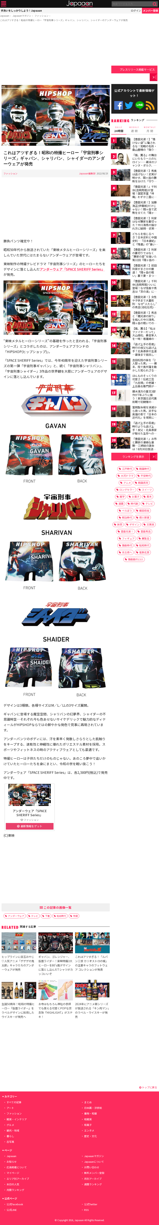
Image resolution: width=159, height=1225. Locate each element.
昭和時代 (61, 915)
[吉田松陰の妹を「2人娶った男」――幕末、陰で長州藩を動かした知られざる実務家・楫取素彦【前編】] (120, 364)
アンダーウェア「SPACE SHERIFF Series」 (72, 269)
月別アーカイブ (93, 1178)
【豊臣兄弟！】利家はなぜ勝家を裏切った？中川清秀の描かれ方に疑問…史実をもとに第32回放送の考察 (144, 226)
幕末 (149, 496)
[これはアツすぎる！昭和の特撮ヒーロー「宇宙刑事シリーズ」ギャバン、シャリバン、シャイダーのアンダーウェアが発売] (56, 116)
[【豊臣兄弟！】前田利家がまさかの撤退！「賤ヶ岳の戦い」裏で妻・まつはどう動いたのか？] (120, 270)
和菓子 (88, 1125)
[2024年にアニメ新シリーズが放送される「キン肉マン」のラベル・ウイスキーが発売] (92, 990)
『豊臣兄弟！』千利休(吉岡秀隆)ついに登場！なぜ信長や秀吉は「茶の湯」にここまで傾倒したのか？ (144, 289)
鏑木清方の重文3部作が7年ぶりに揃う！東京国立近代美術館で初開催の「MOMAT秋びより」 (145, 398)
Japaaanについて (94, 1161)
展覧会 (145, 538)
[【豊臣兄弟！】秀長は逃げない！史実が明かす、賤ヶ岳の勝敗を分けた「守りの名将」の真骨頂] (120, 175)
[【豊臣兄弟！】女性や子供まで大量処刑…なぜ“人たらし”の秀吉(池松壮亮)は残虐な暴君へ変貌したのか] (120, 301)
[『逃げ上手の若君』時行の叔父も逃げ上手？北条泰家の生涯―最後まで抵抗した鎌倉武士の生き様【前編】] (120, 348)
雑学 (122, 496)
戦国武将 (143, 482)
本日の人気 (13, 1184)
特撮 (75, 915)
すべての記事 (14, 1102)
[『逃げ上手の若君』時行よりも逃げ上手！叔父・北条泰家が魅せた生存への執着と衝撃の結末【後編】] (120, 427)
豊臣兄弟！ (127, 531)
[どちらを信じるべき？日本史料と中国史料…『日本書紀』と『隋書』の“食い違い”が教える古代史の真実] (120, 238)
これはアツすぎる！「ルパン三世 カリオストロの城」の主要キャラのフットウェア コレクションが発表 (91, 963)
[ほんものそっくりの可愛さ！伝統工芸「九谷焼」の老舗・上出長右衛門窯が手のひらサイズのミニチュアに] (120, 380)
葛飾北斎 (144, 552)
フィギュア (128, 538)
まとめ (88, 1102)
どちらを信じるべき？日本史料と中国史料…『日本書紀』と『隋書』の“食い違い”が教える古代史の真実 (144, 242)
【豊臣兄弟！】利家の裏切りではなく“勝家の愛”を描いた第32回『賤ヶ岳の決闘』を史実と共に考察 (144, 258)
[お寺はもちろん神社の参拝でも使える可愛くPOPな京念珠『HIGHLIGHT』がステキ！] (55, 990)
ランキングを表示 (133, 456)
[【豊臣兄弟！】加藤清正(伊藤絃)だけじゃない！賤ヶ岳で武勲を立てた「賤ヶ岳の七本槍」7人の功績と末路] (120, 207)
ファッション (41, 15)
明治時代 (127, 517)
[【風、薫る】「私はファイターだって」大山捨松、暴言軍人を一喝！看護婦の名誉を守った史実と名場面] (120, 333)
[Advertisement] (56, 54)
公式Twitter (129, 105)
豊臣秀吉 (146, 531)
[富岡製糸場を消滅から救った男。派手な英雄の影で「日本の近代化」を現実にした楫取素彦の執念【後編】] (120, 411)
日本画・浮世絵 (93, 1108)
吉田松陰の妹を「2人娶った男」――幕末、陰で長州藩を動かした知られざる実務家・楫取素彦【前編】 (144, 368)
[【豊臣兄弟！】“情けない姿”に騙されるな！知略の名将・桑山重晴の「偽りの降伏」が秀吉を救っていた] (120, 143)
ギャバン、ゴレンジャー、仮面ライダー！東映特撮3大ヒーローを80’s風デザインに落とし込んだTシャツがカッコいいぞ (55, 965)
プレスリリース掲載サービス (137, 69)
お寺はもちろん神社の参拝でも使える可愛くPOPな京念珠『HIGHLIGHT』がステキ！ (55, 1010)
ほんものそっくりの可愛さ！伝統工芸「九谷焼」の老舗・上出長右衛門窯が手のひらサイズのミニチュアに (144, 384)
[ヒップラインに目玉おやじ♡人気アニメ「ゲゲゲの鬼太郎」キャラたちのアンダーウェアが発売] (19, 943)
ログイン (136, 10)
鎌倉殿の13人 (135, 559)
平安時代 (146, 475)
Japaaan (79, 4)
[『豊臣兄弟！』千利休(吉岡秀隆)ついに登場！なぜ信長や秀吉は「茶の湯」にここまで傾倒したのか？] (120, 285)
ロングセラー (127, 489)
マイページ (13, 1173)
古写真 (10, 1142)
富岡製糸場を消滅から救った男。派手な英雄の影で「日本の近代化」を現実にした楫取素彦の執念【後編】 (144, 415)
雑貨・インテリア (17, 1119)
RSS (150, 105)
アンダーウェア (16, 915)
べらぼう (127, 510)
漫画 (121, 503)
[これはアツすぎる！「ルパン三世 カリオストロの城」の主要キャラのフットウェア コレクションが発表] (92, 943)
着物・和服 (90, 1113)
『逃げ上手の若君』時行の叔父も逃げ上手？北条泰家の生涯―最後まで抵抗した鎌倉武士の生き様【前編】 (144, 352)
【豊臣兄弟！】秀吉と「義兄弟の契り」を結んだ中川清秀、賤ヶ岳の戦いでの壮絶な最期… (144, 319)
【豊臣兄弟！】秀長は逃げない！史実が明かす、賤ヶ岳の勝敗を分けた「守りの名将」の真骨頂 (144, 177)
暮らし (10, 1136)
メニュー (3, 4)
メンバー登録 (150, 10)
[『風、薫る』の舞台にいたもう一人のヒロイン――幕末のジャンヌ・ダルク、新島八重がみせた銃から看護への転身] (120, 159)
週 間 (134, 129)
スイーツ (147, 489)
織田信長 (144, 510)
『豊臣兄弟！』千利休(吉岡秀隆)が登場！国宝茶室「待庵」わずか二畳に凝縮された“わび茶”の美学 (144, 195)
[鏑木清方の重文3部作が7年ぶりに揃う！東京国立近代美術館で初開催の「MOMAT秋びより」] (120, 396)
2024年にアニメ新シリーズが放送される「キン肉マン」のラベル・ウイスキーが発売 (92, 1010)
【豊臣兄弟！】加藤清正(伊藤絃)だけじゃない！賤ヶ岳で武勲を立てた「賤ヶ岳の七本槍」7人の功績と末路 (144, 210)
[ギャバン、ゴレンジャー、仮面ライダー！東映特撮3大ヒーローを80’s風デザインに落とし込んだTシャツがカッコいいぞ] (55, 943)
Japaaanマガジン (22, 15)
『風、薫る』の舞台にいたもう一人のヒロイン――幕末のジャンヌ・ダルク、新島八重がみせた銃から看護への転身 (144, 163)
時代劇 (134, 503)
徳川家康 (144, 517)
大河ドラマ (127, 475)
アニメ (127, 482)
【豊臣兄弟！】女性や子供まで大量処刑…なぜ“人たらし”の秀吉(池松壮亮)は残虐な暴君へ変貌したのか (144, 305)
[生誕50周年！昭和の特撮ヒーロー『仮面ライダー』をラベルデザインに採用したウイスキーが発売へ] (19, 990)
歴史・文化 (90, 1136)
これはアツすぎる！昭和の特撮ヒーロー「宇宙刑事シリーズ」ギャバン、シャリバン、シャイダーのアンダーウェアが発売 (64, 20)
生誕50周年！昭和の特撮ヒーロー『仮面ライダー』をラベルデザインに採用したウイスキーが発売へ (18, 1010)
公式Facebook (118, 105)
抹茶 (119, 524)
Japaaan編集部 (87, 173)
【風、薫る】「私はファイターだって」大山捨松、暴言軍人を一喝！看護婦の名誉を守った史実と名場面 (144, 337)
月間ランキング (15, 1190)
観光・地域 (13, 1130)
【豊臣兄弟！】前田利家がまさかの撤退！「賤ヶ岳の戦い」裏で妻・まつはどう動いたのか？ (144, 272)
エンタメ (89, 1130)
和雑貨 (88, 1119)
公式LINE (139, 105)
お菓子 (135, 496)
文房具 (150, 524)
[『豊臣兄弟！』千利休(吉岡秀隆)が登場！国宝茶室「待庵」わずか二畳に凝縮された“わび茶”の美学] (120, 191)
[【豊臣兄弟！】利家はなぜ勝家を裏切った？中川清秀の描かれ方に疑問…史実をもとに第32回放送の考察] (120, 222)
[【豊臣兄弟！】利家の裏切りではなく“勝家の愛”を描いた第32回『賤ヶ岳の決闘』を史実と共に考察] (120, 254)
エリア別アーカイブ (18, 1178)
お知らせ (12, 1161)
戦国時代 (144, 469)
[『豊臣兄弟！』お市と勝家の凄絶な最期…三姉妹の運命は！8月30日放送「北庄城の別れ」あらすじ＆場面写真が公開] (120, 443)
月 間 (150, 129)
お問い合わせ (91, 1167)
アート (10, 1108)
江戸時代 (127, 469)
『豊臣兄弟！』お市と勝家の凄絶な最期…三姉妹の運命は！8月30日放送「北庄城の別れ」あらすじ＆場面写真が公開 (144, 449)
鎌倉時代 (127, 545)
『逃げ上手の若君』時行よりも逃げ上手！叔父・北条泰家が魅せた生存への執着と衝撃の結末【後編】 (144, 431)
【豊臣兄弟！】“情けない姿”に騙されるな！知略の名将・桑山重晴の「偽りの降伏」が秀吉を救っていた (144, 147)
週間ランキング (93, 1184)
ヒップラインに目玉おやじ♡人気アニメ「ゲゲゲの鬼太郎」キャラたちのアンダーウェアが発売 (18, 963)
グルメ (10, 1125)
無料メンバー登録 (94, 1173)
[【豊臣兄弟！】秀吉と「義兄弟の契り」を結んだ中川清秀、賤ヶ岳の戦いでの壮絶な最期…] (120, 317)
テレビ (34, 915)
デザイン (134, 524)
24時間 (119, 129)
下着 (47, 915)
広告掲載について (17, 1167)
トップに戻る (149, 1087)
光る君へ (127, 552)
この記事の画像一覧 (57, 907)
